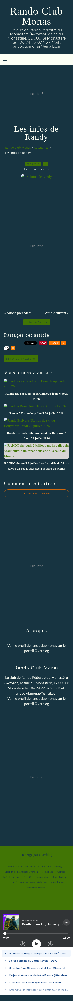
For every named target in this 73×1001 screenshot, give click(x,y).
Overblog (46, 855)
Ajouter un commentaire (36, 493)
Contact (61, 871)
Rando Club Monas (36, 16)
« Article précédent (17, 313)
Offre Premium (17, 882)
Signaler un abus (11, 877)
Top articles (47, 871)
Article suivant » (57, 313)
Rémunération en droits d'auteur (51, 877)
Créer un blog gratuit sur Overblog (21, 871)
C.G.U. (27, 877)
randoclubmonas (44, 698)
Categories (41, 147)
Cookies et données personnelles (44, 882)
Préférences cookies (35, 887)
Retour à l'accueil (36, 322)
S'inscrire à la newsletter (21, 358)
